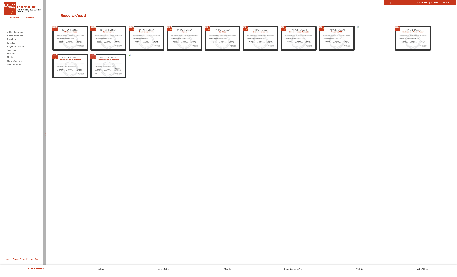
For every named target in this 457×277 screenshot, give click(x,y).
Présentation (14, 17)
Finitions (11, 53)
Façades (11, 42)
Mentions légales (33, 259)
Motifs (10, 57)
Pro (448, 2)
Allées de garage (15, 32)
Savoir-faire (29, 17)
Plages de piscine (15, 46)
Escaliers (11, 39)
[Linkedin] (394, 2)
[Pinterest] (408, 2)
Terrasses (11, 50)
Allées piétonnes (15, 35)
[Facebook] (387, 2)
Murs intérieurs (14, 60)
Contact (435, 2)
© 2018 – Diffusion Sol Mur (16, 259)
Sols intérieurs (14, 64)
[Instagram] (401, 2)
